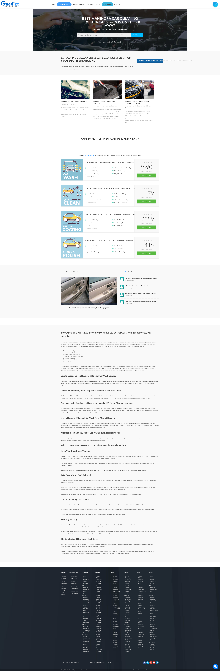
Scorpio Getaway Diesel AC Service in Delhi (115, 615)
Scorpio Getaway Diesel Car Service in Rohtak (153, 579)
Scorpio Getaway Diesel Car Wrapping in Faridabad (99, 628)
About (64, 578)
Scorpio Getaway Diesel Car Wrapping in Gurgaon (128, 628)
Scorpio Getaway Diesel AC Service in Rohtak (153, 616)
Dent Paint (74, 578)
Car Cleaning (74, 581)
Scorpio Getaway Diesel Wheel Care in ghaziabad (86, 608)
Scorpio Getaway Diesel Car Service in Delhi (115, 579)
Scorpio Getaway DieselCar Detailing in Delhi (116, 644)
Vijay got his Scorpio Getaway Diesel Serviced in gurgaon (140, 286)
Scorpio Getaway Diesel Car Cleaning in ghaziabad (86, 599)
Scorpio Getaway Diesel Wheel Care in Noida (141, 606)
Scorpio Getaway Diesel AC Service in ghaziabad (86, 618)
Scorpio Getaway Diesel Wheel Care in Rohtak (154, 607)
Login (63, 594)
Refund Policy (154, 670)
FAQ (63, 581)
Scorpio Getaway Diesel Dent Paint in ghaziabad (86, 589)
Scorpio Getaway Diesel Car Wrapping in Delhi (116, 624)
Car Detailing (74, 593)
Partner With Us (64, 590)
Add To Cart (147, 175)
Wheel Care (74, 583)
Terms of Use (136, 670)
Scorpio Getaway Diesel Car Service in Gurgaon (128, 579)
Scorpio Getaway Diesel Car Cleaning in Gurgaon (128, 599)
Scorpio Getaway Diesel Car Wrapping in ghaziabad (86, 628)
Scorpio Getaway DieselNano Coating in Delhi (116, 634)
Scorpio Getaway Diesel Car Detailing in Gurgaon (128, 647)
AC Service (74, 586)
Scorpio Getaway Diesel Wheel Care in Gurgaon (128, 608)
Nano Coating (74, 591)
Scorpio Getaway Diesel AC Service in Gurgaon (128, 618)
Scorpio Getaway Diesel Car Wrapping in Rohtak (153, 626)
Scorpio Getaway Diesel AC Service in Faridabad (98, 618)
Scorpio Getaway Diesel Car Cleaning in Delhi (116, 597)
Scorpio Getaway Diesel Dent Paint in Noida (141, 588)
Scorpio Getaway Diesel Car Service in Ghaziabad (86, 579)
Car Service (74, 576)
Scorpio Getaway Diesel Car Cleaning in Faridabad (99, 599)
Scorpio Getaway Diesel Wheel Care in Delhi (116, 606)
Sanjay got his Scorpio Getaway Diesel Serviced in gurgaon (140, 293)
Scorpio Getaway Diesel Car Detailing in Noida (141, 644)
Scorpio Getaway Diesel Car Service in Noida (140, 579)
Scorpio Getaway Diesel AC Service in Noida (140, 615)
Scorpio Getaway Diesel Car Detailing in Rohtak (153, 646)
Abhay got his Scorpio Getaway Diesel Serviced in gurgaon (140, 301)
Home (64, 576)
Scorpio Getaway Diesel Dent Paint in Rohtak (153, 589)
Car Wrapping (74, 588)
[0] (215, 4)
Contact (64, 583)
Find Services (137, 35)
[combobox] (92, 35)
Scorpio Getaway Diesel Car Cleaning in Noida (141, 597)
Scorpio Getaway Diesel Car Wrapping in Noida (141, 624)
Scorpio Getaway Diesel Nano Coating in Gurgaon (128, 638)
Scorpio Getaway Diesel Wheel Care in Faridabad (99, 608)
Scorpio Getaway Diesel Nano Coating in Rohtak (153, 636)
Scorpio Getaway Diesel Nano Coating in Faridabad (99, 638)
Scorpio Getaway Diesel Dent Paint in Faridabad (99, 589)
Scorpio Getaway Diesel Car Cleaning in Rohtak (153, 599)
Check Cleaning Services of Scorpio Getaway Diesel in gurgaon (151, 61)
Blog (63, 586)
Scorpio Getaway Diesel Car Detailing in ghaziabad (86, 647)
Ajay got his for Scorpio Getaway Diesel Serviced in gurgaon (141, 278)
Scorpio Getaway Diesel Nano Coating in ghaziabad (86, 638)
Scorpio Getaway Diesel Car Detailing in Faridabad (99, 647)
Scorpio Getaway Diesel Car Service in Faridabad (98, 579)
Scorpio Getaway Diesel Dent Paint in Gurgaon (128, 589)
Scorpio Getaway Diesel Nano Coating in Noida (141, 634)
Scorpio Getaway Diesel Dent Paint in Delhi (116, 588)
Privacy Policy (145, 670)
